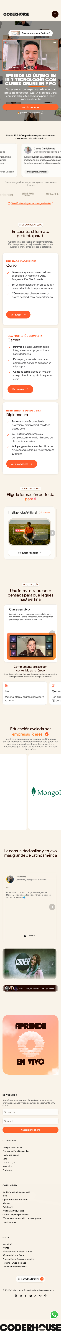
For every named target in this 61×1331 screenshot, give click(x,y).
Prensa (6, 1247)
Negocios (7, 1166)
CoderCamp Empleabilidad (16, 1214)
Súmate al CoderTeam (13, 1255)
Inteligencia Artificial (12, 1147)
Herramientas (9, 1222)
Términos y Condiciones (14, 1263)
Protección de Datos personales (18, 1259)
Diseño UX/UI (9, 1162)
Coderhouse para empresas (16, 1192)
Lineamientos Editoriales (15, 1266)
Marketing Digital (11, 1155)
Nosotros (7, 1244)
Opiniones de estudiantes (15, 1199)
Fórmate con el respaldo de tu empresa (22, 1218)
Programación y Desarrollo (16, 1151)
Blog (5, 1195)
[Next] (52, 533)
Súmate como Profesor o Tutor (18, 1251)
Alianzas (6, 1203)
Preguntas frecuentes (13, 1210)
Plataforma (8, 1207)
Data (5, 1158)
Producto (7, 1170)
